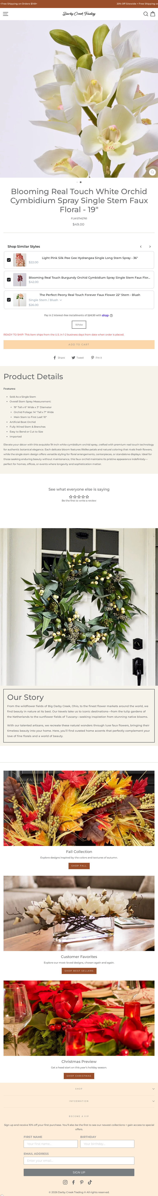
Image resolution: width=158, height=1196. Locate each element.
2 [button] (81, 182)
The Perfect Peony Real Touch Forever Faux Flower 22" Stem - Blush (90, 295)
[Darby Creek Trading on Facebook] (73, 1182)
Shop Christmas (79, 1076)
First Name (33, 1137)
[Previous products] (140, 247)
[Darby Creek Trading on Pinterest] (81, 1182)
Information (79, 1101)
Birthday (88, 1137)
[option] (79, 99)
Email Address (36, 1154)
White (79, 324)
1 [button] (78, 183)
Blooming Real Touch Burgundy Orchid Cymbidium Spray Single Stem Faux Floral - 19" (90, 277)
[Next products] (150, 247)
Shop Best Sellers (79, 970)
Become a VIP (79, 1116)
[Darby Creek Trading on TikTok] (90, 1182)
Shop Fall (79, 865)
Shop (79, 1089)
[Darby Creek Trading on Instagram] (65, 1182)
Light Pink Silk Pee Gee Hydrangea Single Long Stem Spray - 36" (90, 258)
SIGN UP (79, 1172)
